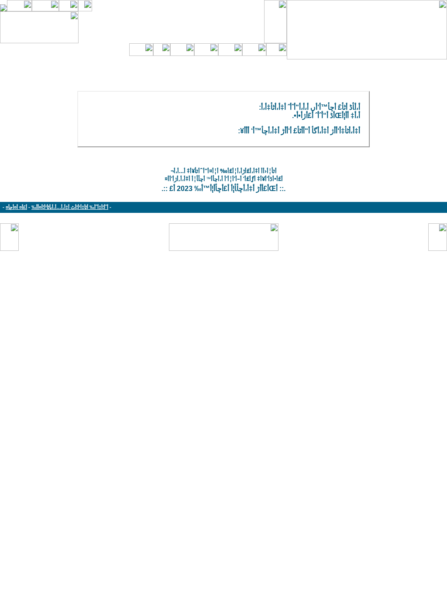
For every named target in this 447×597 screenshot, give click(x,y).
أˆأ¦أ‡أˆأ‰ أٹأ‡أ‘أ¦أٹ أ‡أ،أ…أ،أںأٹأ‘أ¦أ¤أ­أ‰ (69, 207)
